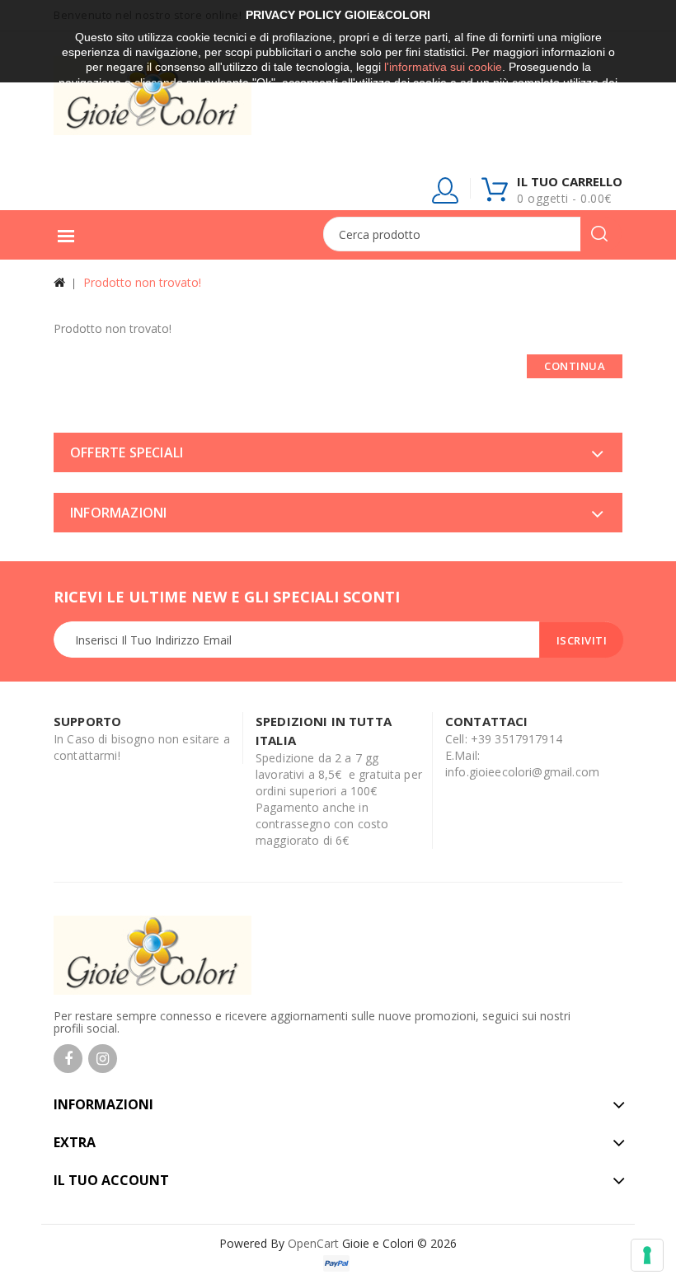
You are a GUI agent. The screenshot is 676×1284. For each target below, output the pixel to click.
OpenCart (313, 1243)
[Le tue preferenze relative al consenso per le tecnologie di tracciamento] (647, 1255)
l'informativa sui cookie (443, 66)
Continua (574, 365)
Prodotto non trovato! (142, 282)
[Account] (446, 193)
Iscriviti (582, 640)
